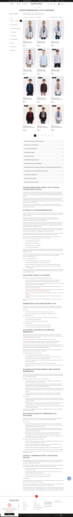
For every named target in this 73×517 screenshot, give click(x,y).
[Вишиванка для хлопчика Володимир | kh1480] (43, 114)
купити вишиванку (29, 339)
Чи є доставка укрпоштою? (30, 178)
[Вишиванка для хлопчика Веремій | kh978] (29, 57)
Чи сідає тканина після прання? (31, 182)
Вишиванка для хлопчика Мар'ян (27, 42)
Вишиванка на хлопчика (39, 289)
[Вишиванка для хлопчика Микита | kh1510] (57, 57)
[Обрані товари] (51, 4)
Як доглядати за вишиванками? (31, 145)
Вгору (36, 496)
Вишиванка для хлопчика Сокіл (41, 42)
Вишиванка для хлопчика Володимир (28, 127)
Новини (25, 3)
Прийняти (9, 514)
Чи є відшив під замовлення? (30, 174)
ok (20, 20)
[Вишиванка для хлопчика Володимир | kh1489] (29, 114)
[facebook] (14, 1)
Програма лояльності (42, 0)
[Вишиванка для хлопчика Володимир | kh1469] (57, 114)
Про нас (18, 3)
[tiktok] (18, 1)
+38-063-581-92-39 (27, 1)
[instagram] (16, 1)
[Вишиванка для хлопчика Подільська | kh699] (57, 86)
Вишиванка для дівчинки (30, 292)
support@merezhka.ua (47, 506)
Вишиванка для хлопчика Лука (55, 42)
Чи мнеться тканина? (29, 156)
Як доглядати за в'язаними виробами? (33, 163)
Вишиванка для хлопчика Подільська (56, 99)
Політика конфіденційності (38, 507)
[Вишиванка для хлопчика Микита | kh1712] (43, 57)
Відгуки (24, 507)
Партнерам (57, 0)
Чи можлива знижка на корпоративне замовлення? (36, 171)
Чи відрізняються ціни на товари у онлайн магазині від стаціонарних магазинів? (42, 167)
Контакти (62, 0)
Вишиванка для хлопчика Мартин (27, 99)
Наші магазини (25, 505)
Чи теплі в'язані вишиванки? (30, 148)
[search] (48, 4)
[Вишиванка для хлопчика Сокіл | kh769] (43, 29)
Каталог (12, 3)
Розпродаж (32, 17)
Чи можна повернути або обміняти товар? (33, 141)
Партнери (24, 504)
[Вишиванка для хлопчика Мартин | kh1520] (43, 86)
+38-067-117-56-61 (48, 503)
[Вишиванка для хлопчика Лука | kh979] (57, 29)
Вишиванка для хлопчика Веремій (27, 71)
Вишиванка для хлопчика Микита (41, 71)
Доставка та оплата (51, 0)
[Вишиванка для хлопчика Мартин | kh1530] (29, 86)
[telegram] (11, 1)
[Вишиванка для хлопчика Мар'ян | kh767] (29, 29)
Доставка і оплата (37, 504)
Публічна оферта (36, 509)
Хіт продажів (38, 17)
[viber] (9, 1)
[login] (54, 4)
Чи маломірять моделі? (29, 152)
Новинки (26, 17)
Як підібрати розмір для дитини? (31, 159)
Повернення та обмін (37, 505)
